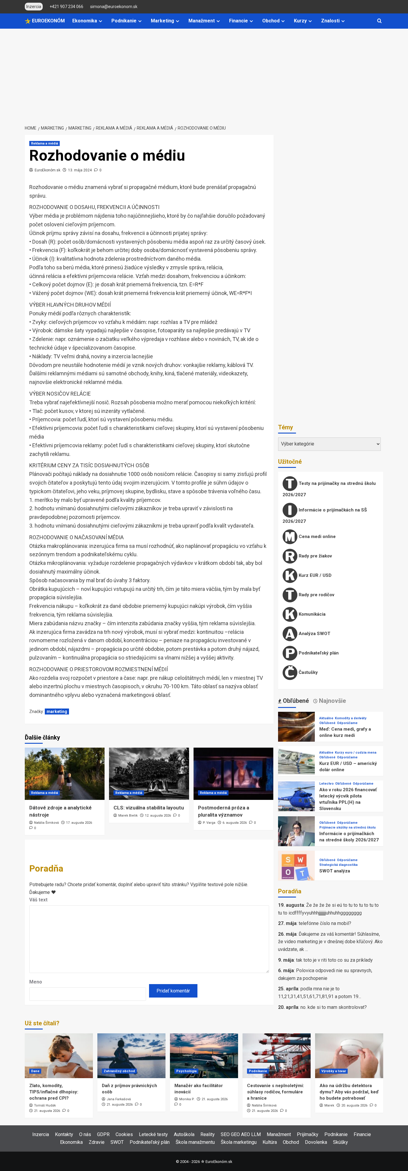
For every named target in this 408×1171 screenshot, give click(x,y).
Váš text (38, 900)
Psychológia (186, 1071)
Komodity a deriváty (350, 718)
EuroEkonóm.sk (47, 170)
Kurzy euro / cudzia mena (355, 752)
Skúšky (340, 1142)
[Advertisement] (204, 73)
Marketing (162, 21)
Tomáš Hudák (45, 1105)
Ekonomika (84, 21)
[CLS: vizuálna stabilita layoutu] (149, 774)
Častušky (307, 672)
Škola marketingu (239, 1142)
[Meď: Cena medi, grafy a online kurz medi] (296, 730)
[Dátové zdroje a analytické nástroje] (65, 774)
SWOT (117, 1142)
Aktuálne (326, 718)
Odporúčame (347, 723)
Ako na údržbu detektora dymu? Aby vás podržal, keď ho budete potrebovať (349, 1092)
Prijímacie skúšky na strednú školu (347, 827)
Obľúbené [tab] (295, 700)
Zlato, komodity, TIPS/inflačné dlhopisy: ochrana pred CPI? (53, 1092)
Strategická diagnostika (338, 864)
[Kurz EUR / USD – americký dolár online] (296, 764)
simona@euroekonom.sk (113, 6)
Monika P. (186, 1099)
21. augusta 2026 (47, 1111)
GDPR (103, 1134)
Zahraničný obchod (119, 1071)
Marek (329, 1105)
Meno (35, 982)
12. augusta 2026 (158, 815)
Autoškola (184, 1134)
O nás (85, 1134)
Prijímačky (307, 1134)
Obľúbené (327, 723)
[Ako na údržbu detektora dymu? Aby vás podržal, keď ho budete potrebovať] (349, 1055)
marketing (57, 711)
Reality (207, 1134)
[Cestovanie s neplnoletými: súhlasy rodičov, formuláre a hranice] (277, 1055)
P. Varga (209, 823)
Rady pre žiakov (314, 556)
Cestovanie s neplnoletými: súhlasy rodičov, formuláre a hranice (275, 1092)
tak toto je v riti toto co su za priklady (334, 960)
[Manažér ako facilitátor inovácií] (204, 1055)
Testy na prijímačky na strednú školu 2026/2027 (329, 489)
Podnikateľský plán (318, 653)
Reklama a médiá (44, 143)
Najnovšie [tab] (331, 700)
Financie (238, 21)
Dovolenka (316, 1142)
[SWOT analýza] (296, 869)
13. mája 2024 (80, 170)
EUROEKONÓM (48, 21)
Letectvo (326, 783)
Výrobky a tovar (333, 1071)
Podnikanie (123, 21)
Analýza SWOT (313, 633)
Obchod (271, 21)
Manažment (201, 21)
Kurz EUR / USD (314, 575)
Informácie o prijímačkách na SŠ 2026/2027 (325, 515)
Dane (35, 1071)
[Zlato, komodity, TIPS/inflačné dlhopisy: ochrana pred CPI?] (59, 1055)
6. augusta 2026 (235, 823)
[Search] (379, 21)
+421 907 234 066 (66, 6)
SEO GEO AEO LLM (241, 1134)
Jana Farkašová (119, 1099)
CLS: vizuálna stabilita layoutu (148, 808)
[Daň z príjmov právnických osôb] (131, 1055)
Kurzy (300, 21)
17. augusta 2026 (79, 823)
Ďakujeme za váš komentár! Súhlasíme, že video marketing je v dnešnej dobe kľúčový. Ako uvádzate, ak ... (330, 941)
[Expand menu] (100, 21)
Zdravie (97, 1142)
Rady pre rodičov (315, 594)
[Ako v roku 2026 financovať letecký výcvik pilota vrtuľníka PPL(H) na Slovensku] (296, 799)
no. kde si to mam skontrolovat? (333, 1007)
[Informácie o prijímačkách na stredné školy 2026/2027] (296, 834)
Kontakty (64, 1134)
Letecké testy (153, 1134)
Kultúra (270, 1142)
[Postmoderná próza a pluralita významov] (233, 774)
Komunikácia (311, 614)
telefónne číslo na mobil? (325, 923)
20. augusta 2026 (354, 1105)
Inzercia (40, 1134)
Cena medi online (316, 536)
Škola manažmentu (195, 1142)
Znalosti (330, 21)
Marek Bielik (128, 815)
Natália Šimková (46, 823)
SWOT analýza (334, 871)
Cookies (124, 1134)
